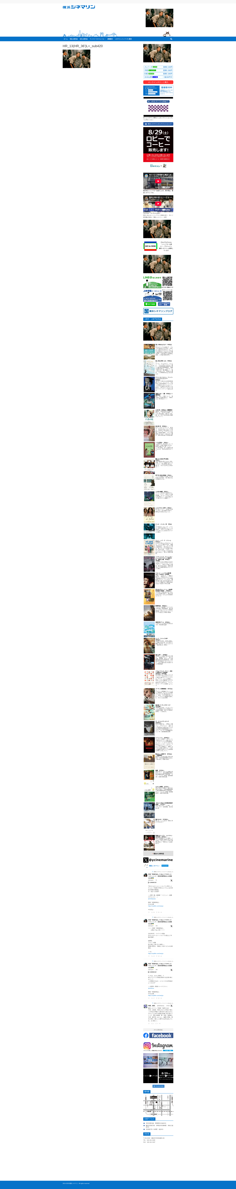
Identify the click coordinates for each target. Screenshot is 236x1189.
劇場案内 (110, 39)
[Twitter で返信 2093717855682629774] (149, 1023)
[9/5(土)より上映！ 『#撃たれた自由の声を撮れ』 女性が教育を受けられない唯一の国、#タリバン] (150, 1076)
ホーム (66, 39)
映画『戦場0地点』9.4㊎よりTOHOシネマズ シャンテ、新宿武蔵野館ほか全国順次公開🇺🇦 (160, 876)
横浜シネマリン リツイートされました (163, 871)
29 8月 (168, 1005)
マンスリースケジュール (97, 39)
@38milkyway (160, 1005)
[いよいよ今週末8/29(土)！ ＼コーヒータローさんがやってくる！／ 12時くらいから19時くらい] (166, 1076)
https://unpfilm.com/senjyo (155, 906)
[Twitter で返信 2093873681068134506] (149, 998)
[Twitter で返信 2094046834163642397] (149, 912)
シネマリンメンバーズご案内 (123, 39)
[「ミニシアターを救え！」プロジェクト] (150, 246)
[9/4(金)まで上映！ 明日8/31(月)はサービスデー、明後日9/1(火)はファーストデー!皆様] (150, 1060)
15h (157, 925)
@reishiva (151, 988)
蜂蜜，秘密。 (152, 1005)
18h (157, 969)
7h (156, 880)
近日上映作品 (84, 39)
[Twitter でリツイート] (152, 871)
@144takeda (152, 899)
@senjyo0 (150, 880)
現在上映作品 (74, 39)
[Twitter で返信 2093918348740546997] (149, 956)
